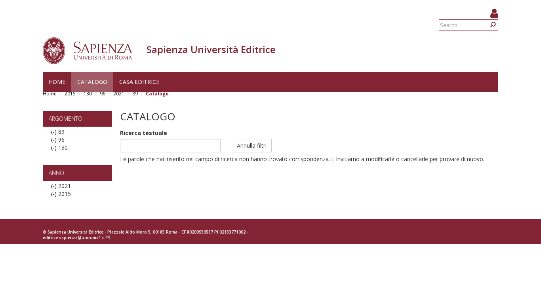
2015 (70, 93)
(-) (54, 131)
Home (57, 82)
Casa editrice (139, 82)
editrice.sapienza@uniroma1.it (76, 237)
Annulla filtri (252, 145)
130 (88, 93)
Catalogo (92, 82)
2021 (118, 93)
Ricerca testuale (143, 133)
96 (102, 93)
